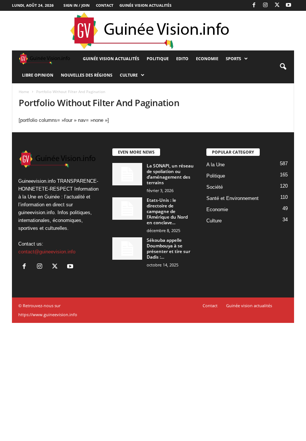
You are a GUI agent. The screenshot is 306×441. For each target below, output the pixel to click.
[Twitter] (276, 5)
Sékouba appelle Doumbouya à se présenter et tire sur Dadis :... (168, 248)
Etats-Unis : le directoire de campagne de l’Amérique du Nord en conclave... (167, 211)
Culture (129, 75)
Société (214, 187)
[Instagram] (265, 5)
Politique (158, 58)
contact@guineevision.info (46, 252)
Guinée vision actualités (145, 5)
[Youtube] (288, 5)
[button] (283, 67)
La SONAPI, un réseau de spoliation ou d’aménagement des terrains (170, 174)
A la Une (215, 164)
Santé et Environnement (232, 198)
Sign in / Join (76, 5)
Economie (207, 58)
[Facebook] (253, 5)
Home (24, 91)
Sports (233, 58)
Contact (104, 5)
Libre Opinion (37, 75)
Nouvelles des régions (86, 75)
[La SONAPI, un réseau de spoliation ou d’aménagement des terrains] (127, 174)
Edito (182, 58)
